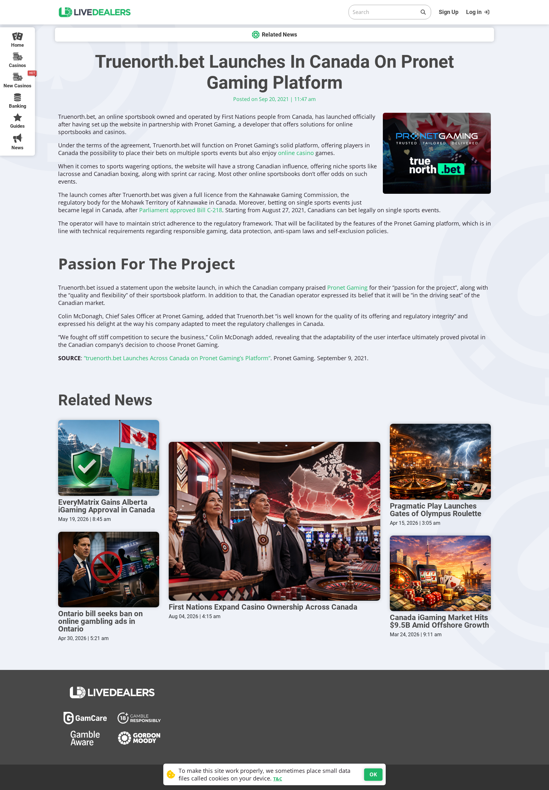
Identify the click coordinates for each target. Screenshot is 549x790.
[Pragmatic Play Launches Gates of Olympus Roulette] (440, 462)
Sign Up (448, 12)
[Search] (423, 12)
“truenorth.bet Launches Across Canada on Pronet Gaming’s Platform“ (177, 358)
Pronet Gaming (347, 287)
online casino (296, 153)
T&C (277, 779)
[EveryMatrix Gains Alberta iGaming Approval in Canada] (108, 458)
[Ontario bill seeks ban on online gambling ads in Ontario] (108, 570)
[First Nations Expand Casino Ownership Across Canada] (274, 521)
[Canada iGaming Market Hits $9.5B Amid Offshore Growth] (440, 573)
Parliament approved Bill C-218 (180, 210)
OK (373, 774)
